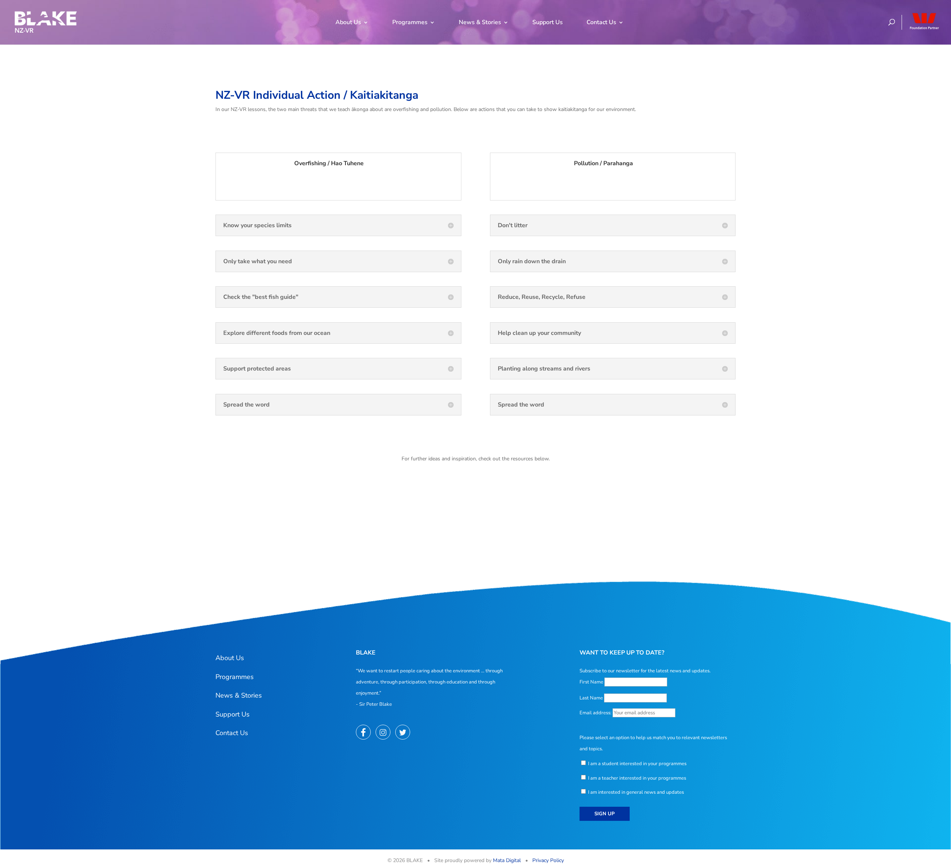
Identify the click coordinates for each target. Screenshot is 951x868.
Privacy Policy (548, 860)
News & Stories (480, 22)
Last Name (591, 698)
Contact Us (601, 22)
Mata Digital (507, 860)
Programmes (410, 22)
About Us (348, 22)
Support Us (547, 22)
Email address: (596, 712)
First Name (591, 682)
